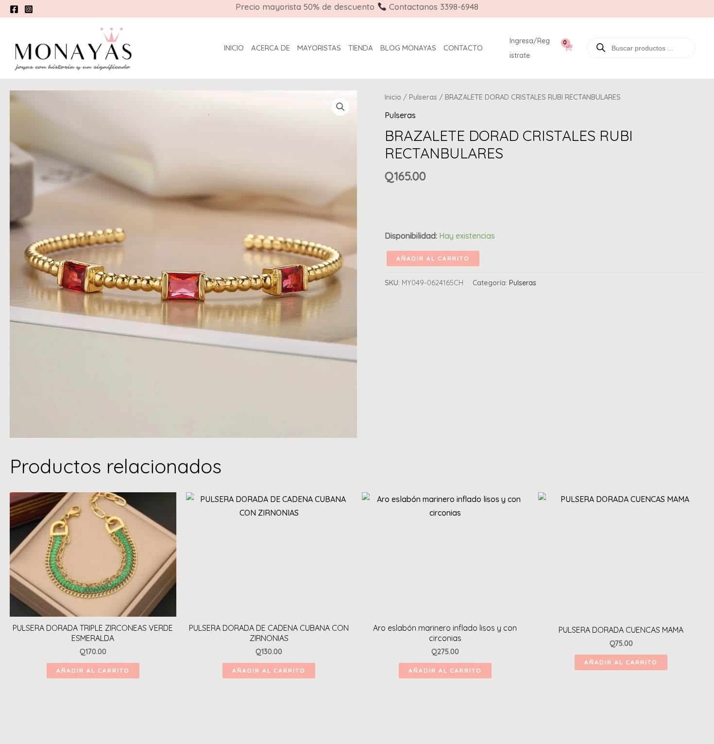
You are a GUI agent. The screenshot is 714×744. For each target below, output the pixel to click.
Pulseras (423, 97)
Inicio (234, 47)
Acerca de (270, 47)
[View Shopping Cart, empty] (568, 53)
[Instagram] (28, 9)
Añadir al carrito (433, 258)
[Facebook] (14, 9)
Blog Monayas (408, 47)
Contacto (463, 47)
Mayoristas (319, 47)
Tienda (360, 47)
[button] (340, 107)
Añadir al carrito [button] (93, 670)
